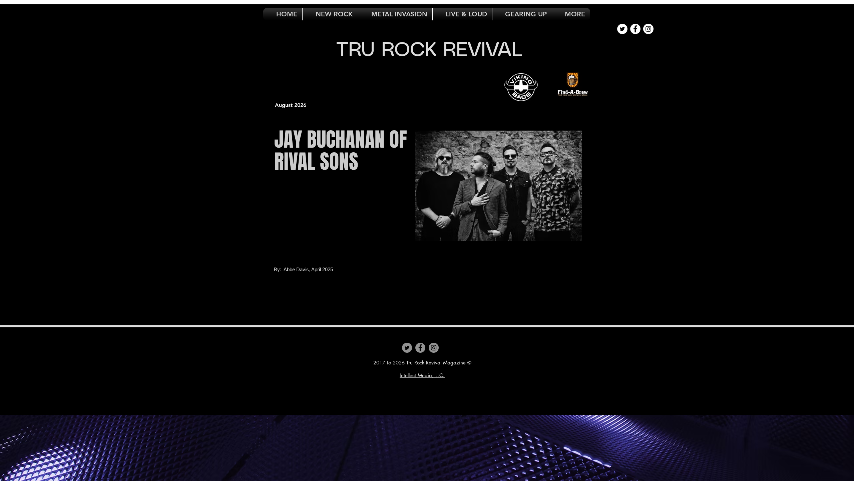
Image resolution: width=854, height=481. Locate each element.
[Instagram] (434, 348)
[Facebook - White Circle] (635, 29)
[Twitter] (407, 348)
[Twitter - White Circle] (622, 29)
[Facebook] (420, 348)
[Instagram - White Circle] (648, 29)
